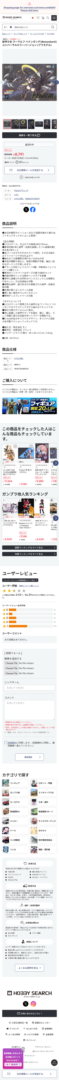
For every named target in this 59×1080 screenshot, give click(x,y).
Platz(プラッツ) (21, 190)
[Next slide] (57, 82)
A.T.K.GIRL (18, 198)
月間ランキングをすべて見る (29, 554)
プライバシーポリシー (43, 1047)
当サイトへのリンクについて (43, 1051)
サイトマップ (29, 1056)
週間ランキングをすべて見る (29, 547)
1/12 (16, 194)
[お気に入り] (38, 17)
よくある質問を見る (28, 967)
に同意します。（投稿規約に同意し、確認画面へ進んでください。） (31, 744)
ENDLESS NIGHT (32, 198)
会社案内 (15, 1047)
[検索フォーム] (48, 17)
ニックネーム (11, 682)
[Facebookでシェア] (33, 209)
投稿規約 (12, 742)
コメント (9, 697)
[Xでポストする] (26, 209)
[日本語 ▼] (32, 17)
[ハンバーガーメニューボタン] (54, 18)
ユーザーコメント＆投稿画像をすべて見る (19, 580)
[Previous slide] (2, 82)
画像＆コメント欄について (29, 585)
